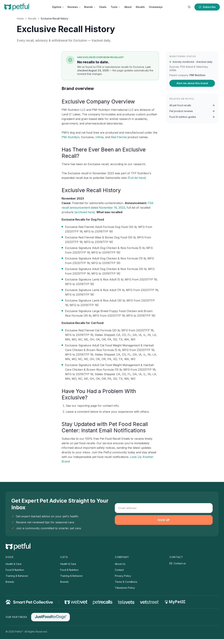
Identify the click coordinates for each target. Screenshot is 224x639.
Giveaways (156, 6)
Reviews (73, 6)
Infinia (99, 137)
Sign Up (164, 520)
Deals (102, 6)
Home (20, 18)
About (128, 6)
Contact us (180, 563)
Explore (56, 6)
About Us (120, 563)
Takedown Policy (125, 587)
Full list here (137, 178)
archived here (84, 212)
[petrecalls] (102, 602)
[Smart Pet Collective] (29, 602)
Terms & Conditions (126, 581)
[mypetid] (174, 602)
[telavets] (126, 602)
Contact (119, 569)
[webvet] (76, 602)
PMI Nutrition (70, 137)
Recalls (140, 6)
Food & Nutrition (15, 569)
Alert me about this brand (192, 83)
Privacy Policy (123, 575)
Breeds (10, 581)
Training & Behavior (17, 575)
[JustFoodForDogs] (50, 617)
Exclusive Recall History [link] (54, 18)
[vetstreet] (149, 602)
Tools (114, 6)
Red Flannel (119, 137)
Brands (88, 6)
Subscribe (209, 6)
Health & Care (14, 563)
